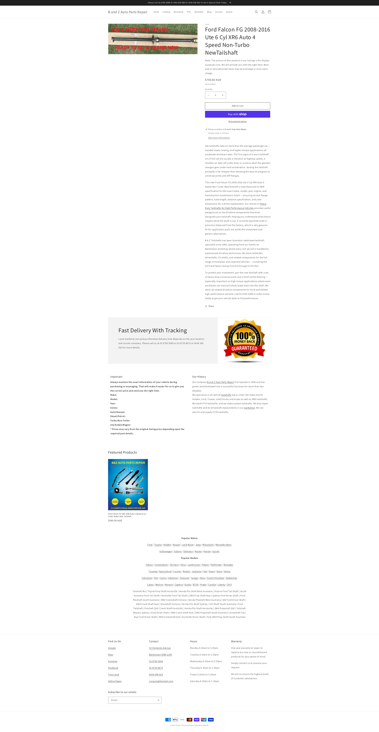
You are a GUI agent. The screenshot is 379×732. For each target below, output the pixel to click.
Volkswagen (165, 551)
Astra (219, 571)
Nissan (176, 544)
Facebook (113, 667)
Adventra (173, 577)
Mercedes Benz (224, 544)
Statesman (231, 577)
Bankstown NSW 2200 (160, 654)
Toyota (158, 544)
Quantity (208, 89)
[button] (256, 12)
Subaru (178, 551)
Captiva (179, 584)
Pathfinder (216, 564)
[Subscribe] (158, 700)
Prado (203, 584)
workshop (249, 407)
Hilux (183, 564)
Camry (163, 577)
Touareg (153, 571)
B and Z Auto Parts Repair (220, 382)
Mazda (198, 551)
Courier (177, 571)
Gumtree (112, 661)
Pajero (205, 564)
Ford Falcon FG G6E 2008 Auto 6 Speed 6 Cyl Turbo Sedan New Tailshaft (127, 515)
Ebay (110, 654)
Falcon (149, 564)
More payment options (238, 121)
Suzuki (216, 551)
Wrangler (228, 564)
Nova (202, 577)
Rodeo (186, 571)
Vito (156, 577)
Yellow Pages (115, 681)
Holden (167, 544)
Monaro (169, 584)
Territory (174, 564)
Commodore (161, 564)
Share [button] (211, 306)
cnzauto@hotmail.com (161, 681)
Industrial (147, 577)
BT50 (195, 584)
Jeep (198, 544)
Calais (150, 584)
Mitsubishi (208, 544)
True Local (113, 674)
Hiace (212, 571)
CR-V (229, 584)
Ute (205, 571)
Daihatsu (188, 551)
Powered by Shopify (201, 725)
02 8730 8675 (156, 667)
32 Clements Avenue (160, 648)
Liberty (221, 584)
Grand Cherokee (215, 577)
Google (112, 648)
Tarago (194, 577)
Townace (184, 577)
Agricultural (165, 571)
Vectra (227, 571)
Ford (149, 544)
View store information (219, 137)
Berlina (159, 584)
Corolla (212, 584)
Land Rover (188, 544)
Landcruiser (194, 564)
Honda (207, 551)
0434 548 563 (156, 674)
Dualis (187, 584)
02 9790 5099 (156, 661)
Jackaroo (197, 571)
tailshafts (226, 394)
